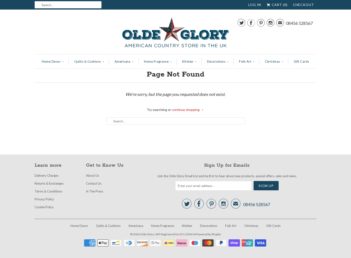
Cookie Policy (44, 207)
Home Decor (51, 61)
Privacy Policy (44, 199)
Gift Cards (301, 61)
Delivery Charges (46, 175)
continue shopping (186, 110)
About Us (92, 175)
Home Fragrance (156, 61)
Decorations (216, 61)
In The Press (94, 191)
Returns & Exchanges (49, 183)
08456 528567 (299, 23)
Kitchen (187, 61)
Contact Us (93, 183)
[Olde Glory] (175, 33)
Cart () (279, 5)
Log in (254, 5)
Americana (123, 61)
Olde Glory (147, 234)
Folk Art (245, 61)
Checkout (303, 5)
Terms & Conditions (48, 191)
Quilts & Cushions (87, 61)
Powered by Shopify (208, 234)
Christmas (272, 61)
